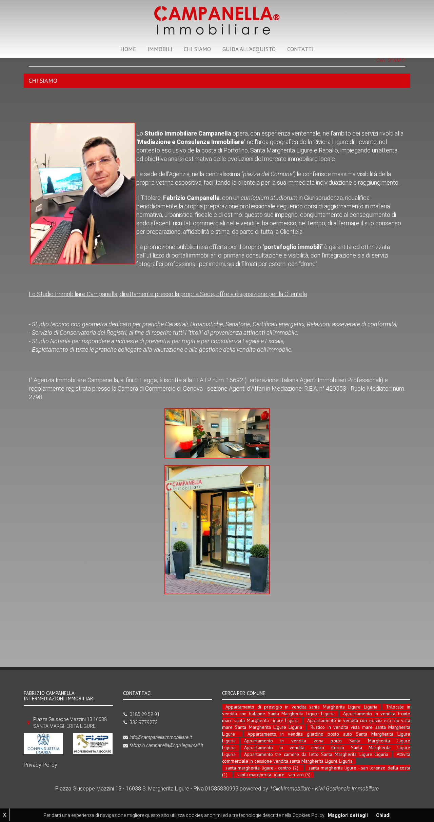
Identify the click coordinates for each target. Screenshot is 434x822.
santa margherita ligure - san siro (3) (274, 775)
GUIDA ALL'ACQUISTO (249, 49)
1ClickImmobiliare (290, 788)
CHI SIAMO (197, 49)
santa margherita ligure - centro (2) (261, 768)
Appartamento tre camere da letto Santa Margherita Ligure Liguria (316, 754)
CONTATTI (300, 49)
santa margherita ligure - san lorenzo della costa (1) (316, 771)
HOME (128, 49)
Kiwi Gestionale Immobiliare (347, 788)
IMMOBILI (159, 49)
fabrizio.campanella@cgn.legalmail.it (166, 745)
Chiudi (383, 815)
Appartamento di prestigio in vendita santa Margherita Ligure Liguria (301, 707)
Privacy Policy (40, 765)
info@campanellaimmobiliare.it (161, 737)
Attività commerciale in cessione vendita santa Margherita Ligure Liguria (316, 757)
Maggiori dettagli (348, 815)
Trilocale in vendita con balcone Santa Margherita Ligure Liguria (316, 710)
